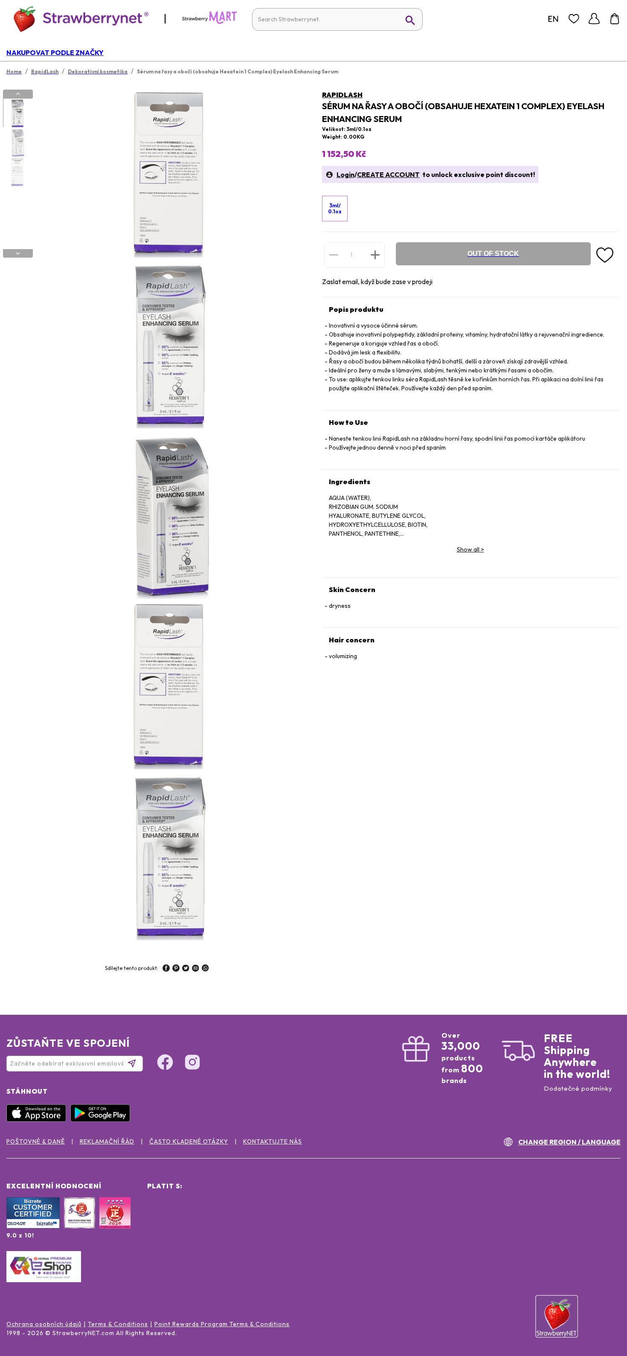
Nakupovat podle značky (55, 52)
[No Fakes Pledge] (115, 1222)
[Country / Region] (553, 19)
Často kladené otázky (188, 1141)
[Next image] (18, 253)
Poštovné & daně (35, 1141)
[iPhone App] (38, 1120)
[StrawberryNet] (77, 18)
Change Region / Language (569, 1142)
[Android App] (102, 1120)
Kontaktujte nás (272, 1141)
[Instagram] (192, 1063)
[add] (375, 255)
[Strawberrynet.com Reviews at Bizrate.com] (33, 1226)
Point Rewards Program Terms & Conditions (222, 1324)
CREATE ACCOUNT (388, 174)
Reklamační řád (107, 1141)
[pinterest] (176, 969)
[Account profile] (594, 19)
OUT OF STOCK (493, 253)
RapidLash (342, 94)
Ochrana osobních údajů (43, 1324)
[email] (195, 969)
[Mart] (209, 22)
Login (345, 174)
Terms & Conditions (118, 1324)
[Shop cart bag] (615, 19)
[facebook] (166, 969)
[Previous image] (18, 94)
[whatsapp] (205, 969)
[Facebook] (165, 1063)
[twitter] (185, 969)
